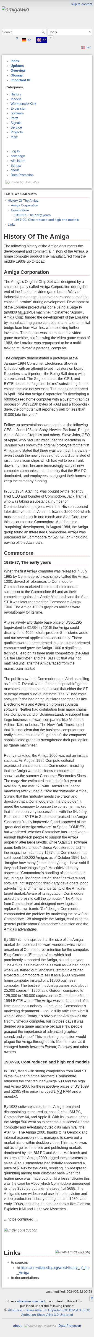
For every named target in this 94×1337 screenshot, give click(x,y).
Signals (15, 123)
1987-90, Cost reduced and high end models (46, 220)
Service (16, 127)
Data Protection (22, 175)
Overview (18, 70)
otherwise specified (31, 1301)
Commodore (20, 210)
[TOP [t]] (92, 1298)
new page (17, 156)
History (15, 94)
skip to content (81, 4)
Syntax (15, 165)
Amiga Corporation (24, 205)
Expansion (18, 108)
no (89, 47)
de (29, 40)
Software (17, 113)
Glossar (16, 75)
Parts (14, 118)
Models (15, 99)
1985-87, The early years (32, 215)
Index (14, 61)
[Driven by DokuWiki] (22, 182)
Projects (16, 132)
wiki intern (17, 161)
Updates (17, 66)
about (14, 170)
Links (11, 224)
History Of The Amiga (23, 200)
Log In (15, 151)
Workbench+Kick (23, 103)
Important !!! (20, 80)
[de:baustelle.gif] (20, 1230)
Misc (14, 137)
